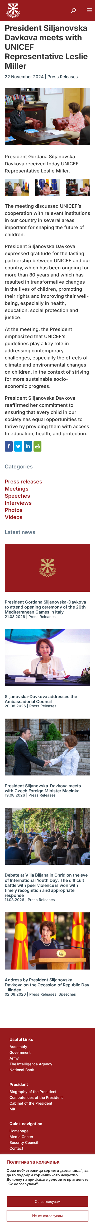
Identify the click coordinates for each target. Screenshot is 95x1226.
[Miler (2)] (47, 187)
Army (14, 1058)
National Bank (22, 1069)
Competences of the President (36, 1097)
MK (13, 1109)
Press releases (23, 481)
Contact (16, 1148)
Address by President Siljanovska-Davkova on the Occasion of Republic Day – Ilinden (47, 984)
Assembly (18, 1046)
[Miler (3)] (17, 187)
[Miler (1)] (78, 187)
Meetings (16, 489)
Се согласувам (47, 1201)
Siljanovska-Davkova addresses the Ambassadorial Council (41, 699)
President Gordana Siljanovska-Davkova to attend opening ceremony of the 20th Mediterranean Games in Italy (45, 607)
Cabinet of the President (31, 1103)
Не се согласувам (47, 1215)
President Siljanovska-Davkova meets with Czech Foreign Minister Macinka (43, 788)
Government (20, 1052)
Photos (13, 510)
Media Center (21, 1136)
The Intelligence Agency (31, 1064)
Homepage (19, 1131)
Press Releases (63, 76)
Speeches (17, 496)
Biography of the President (33, 1091)
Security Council (24, 1142)
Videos (13, 517)
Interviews (18, 503)
